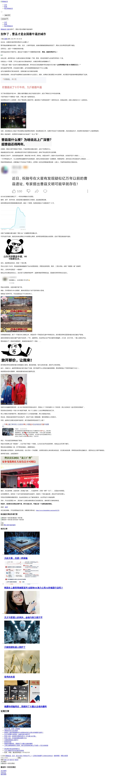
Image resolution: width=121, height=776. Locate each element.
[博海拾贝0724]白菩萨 (11, 730)
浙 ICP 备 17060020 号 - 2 (23, 755)
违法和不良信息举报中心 (12, 748)
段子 (13, 759)
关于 (5, 5)
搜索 (19, 757)
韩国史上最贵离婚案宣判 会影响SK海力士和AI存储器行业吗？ (33, 588)
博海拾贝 (3, 29)
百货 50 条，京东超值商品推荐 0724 (15, 738)
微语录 (16, 759)
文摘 (8, 29)
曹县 (5, 525)
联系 (5, 6)
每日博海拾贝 (8, 8)
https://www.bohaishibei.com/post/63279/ (47, 510)
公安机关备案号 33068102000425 (43, 755)
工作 (8, 759)
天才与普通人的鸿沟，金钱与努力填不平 (23, 617)
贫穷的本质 (9, 677)
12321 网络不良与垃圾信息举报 (14, 750)
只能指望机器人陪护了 (15, 647)
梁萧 (5, 39)
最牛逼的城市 (11, 525)
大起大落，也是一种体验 (16, 558)
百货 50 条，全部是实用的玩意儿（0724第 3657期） (20, 736)
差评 (6, 507)
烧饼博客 (57, 755)
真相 (11, 759)
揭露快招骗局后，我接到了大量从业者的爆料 (25, 706)
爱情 (5, 759)
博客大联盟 (64, 755)
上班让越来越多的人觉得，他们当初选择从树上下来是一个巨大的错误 (26, 745)
